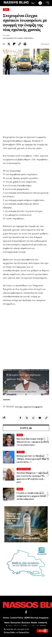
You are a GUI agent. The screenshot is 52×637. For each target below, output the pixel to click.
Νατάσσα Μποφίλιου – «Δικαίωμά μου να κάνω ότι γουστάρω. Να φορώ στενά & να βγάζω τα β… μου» (32, 477)
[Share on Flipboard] (14, 44)
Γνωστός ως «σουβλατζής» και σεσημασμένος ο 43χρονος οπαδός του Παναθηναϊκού (31, 495)
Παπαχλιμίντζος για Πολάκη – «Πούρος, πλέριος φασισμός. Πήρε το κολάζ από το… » (33, 458)
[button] (42, 631)
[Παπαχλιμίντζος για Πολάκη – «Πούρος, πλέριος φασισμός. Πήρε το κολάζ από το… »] (8, 457)
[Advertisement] (26, 105)
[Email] (40, 417)
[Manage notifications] (45, 630)
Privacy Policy (9, 632)
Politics (21, 452)
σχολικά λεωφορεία (33, 406)
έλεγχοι (19, 406)
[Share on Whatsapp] (33, 417)
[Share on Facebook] (20, 417)
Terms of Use (24, 632)
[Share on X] (8, 44)
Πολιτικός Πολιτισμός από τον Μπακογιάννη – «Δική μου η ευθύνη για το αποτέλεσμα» (33, 441)
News (6, 9)
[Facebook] (26, 612)
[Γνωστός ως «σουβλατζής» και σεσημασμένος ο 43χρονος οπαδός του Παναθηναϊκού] (8, 494)
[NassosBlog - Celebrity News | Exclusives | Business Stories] (16, 3)
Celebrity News (24, 469)
